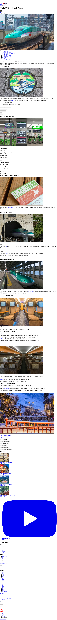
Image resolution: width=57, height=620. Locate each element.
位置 (5, 4)
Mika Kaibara (2, 12)
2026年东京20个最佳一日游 (6, 598)
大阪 (3, 577)
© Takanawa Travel (3, 619)
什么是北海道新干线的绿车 (6, 56)
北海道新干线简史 (5, 51)
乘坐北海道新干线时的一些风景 (7, 57)
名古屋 (3, 576)
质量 (3, 613)
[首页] (3, 2)
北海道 (3, 575)
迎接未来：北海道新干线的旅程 (7, 59)
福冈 (3, 587)
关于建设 (3, 58)
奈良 (3, 578)
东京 (3, 572)
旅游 (4, 4)
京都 (3, 573)
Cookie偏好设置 (4, 617)
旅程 (1, 4)
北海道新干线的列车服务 (6, 54)
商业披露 (3, 616)
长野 (3, 589)
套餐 (2, 4)
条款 (3, 614)
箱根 (3, 588)
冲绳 (3, 574)
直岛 (3, 585)
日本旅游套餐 (4, 550)
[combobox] (1, 113)
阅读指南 (3, 599)
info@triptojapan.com (3, 563)
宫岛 (3, 580)
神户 (3, 586)
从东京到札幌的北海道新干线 (6, 55)
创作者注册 (4, 558)
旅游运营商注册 (4, 556)
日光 (3, 584)
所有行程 (3, 551)
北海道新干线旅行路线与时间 (6, 52)
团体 (3, 552)
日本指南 (2, 593)
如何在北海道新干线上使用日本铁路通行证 (9, 53)
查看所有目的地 (4, 591)
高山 (3, 590)
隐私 (3, 615)
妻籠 (3, 579)
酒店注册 (3, 557)
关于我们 (3, 546)
